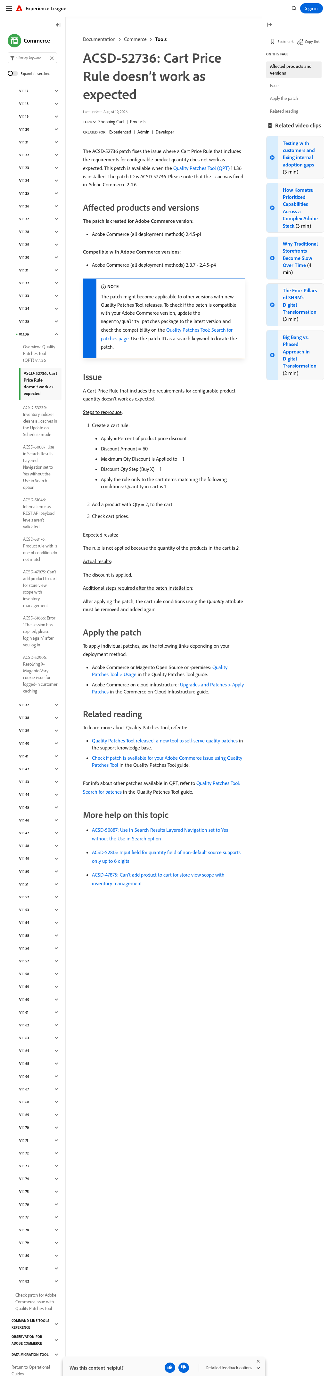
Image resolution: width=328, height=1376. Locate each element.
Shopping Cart (111, 122)
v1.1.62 (24, 1025)
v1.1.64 (24, 1050)
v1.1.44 (24, 794)
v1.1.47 (24, 833)
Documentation (99, 39)
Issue (274, 85)
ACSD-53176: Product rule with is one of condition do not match (40, 549)
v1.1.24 (24, 180)
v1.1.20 (24, 129)
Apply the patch (284, 98)
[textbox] (32, 58)
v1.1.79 (24, 1243)
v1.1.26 (24, 206)
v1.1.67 (24, 1089)
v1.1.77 (24, 1217)
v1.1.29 (24, 244)
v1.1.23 (24, 168)
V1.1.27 (24, 219)
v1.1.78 (24, 1230)
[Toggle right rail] (269, 25)
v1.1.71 (23, 1140)
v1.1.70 (24, 1127)
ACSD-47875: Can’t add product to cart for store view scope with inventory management (40, 588)
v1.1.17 (23, 91)
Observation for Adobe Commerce (27, 1340)
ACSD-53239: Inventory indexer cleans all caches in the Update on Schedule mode (40, 421)
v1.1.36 (24, 334)
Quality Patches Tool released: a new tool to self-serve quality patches (165, 740)
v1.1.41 (24, 756)
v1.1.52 (24, 897)
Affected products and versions (291, 69)
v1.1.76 (24, 1204)
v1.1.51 (24, 884)
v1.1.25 (24, 193)
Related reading (284, 111)
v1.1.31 (24, 270)
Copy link (312, 41)
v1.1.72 (24, 1153)
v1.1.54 (24, 922)
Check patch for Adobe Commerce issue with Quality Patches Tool (35, 1301)
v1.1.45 (24, 807)
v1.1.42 (24, 769)
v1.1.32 (24, 283)
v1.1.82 (24, 1281)
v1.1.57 (24, 961)
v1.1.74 (24, 1179)
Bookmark (285, 41)
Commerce (135, 39)
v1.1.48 (24, 846)
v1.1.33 (24, 296)
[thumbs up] (170, 1368)
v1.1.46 (24, 820)
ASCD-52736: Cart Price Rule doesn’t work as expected (40, 383)
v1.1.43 (24, 782)
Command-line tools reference (30, 1324)
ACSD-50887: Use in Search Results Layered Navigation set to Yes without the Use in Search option (38, 467)
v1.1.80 (24, 1255)
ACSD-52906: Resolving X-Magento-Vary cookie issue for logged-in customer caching (40, 674)
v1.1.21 (24, 142)
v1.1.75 (24, 1191)
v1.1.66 (24, 1076)
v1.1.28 (24, 232)
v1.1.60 (24, 999)
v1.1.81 (24, 1268)
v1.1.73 (24, 1166)
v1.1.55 (24, 935)
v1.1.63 (24, 1038)
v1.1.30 (24, 257)
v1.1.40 (24, 743)
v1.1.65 (24, 1063)
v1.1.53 (24, 910)
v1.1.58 (24, 974)
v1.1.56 (24, 948)
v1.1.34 (24, 308)
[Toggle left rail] (58, 25)
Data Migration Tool (30, 1354)
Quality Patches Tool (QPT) (201, 168)
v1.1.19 (24, 116)
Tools (161, 39)
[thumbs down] (183, 1368)
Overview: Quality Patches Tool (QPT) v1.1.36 (39, 353)
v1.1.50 (24, 871)
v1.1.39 (24, 730)
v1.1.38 (24, 718)
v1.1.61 (24, 1012)
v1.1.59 (24, 986)
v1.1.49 (24, 858)
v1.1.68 (24, 1102)
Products (137, 122)
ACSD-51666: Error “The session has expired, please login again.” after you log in (39, 631)
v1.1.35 (24, 321)
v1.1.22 (24, 155)
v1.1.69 (24, 1115)
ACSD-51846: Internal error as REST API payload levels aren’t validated (38, 513)
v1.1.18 (24, 103)
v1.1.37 (24, 705)
